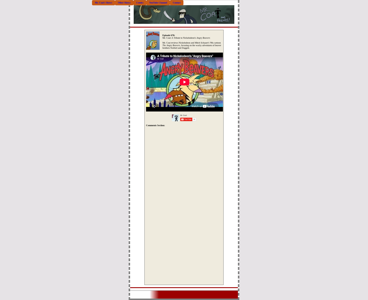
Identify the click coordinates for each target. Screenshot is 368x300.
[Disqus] (184, 167)
